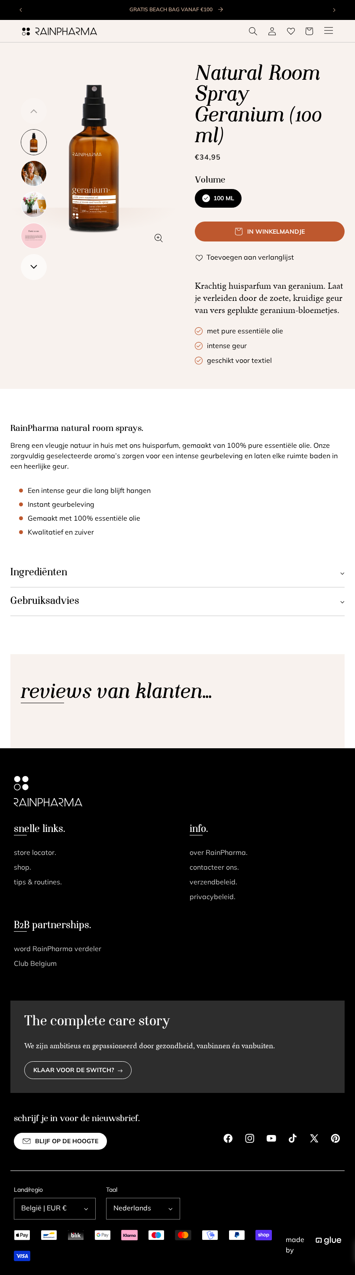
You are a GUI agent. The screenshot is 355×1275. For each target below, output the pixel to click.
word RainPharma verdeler (57, 949)
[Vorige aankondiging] (21, 10)
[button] (253, 31)
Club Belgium (35, 964)
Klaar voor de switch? (73, 1070)
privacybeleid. (213, 897)
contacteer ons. (214, 867)
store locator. (35, 853)
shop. (22, 867)
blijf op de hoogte (66, 1141)
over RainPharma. (219, 853)
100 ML (223, 199)
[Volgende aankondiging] (333, 10)
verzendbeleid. (213, 882)
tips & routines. (38, 882)
